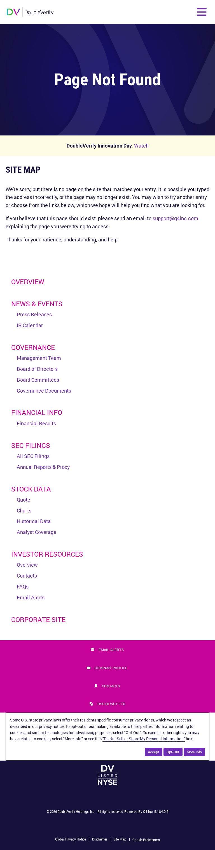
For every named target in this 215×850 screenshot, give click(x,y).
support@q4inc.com (175, 218)
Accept (153, 751)
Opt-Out (173, 751)
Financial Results (36, 423)
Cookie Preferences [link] (146, 839)
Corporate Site (38, 619)
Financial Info (36, 412)
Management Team (39, 358)
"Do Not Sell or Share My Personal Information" (143, 738)
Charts (24, 510)
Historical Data (34, 521)
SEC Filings (30, 445)
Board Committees (38, 379)
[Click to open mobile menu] (201, 12)
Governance (33, 347)
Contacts (27, 575)
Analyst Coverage (36, 532)
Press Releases (34, 314)
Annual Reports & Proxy (43, 467)
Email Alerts (31, 597)
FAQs (23, 586)
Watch (141, 145)
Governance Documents (44, 390)
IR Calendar (30, 325)
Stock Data (31, 489)
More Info (194, 751)
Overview (27, 281)
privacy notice (51, 726)
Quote (23, 499)
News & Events (36, 303)
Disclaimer (99, 840)
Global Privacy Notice (70, 840)
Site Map (119, 840)
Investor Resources (47, 554)
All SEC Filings (33, 456)
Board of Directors (37, 368)
